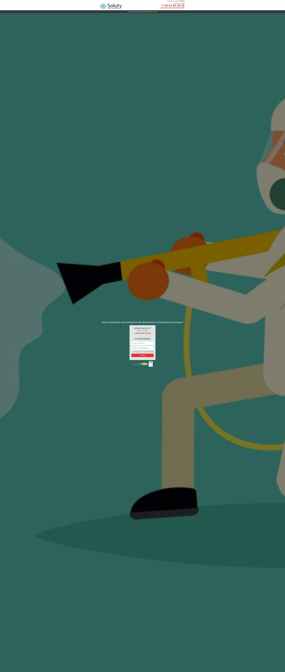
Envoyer (142, 355)
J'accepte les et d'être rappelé (143, 351)
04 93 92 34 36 (174, 5)
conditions (142, 351)
